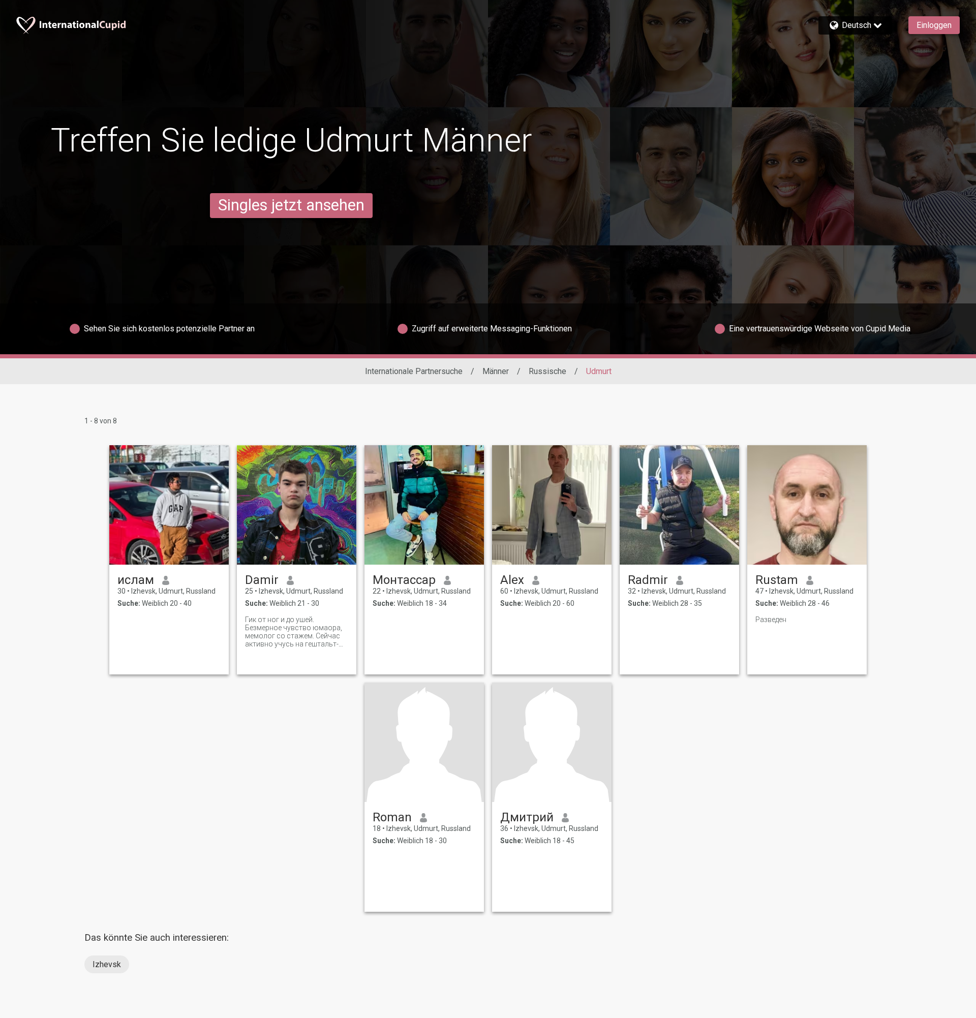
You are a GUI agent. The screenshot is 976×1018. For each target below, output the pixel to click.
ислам (135, 580)
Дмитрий (527, 817)
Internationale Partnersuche (414, 371)
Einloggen (934, 25)
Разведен (770, 619)
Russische (547, 371)
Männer (495, 371)
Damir (262, 580)
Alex (512, 580)
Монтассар (404, 580)
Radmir (648, 580)
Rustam (776, 580)
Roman (392, 817)
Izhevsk (107, 964)
